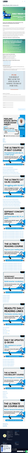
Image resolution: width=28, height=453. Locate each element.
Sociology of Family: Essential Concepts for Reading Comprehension (11, 201)
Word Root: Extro (5, 391)
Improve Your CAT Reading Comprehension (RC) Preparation (10, 169)
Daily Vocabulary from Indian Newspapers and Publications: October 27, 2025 (12, 268)
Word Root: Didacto (5, 397)
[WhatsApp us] (26, 451)
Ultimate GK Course (5, 423)
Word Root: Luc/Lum (5, 393)
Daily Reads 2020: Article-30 (7, 61)
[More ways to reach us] (24, 451)
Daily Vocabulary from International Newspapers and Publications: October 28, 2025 (13, 234)
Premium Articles (5, 426)
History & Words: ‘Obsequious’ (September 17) (8, 359)
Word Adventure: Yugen (6, 301)
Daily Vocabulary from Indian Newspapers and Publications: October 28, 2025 (12, 266)
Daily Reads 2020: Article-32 (7, 64)
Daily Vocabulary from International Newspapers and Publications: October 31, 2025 (13, 231)
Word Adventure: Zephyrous (6, 297)
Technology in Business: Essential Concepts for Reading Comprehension (12, 202)
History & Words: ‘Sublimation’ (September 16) (8, 364)
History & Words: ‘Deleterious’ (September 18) (8, 361)
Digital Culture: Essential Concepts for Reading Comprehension (10, 199)
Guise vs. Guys (4, 329)
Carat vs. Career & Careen (6, 327)
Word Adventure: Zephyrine (6, 298)
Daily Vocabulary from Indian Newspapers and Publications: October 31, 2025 (12, 263)
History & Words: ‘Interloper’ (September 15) (8, 365)
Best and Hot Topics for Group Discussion (8, 167)
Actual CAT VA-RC (17, 434)
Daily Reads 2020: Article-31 (7, 62)
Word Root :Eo (4, 394)
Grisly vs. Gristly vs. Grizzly (6, 333)
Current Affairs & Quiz (5, 424)
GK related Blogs (5, 425)
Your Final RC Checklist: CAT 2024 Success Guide (8, 170)
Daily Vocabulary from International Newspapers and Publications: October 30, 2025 (13, 233)
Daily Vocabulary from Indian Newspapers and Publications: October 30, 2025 (12, 265)
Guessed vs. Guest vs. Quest (6, 330)
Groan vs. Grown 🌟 (5, 332)
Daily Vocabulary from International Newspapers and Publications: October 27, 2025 (13, 236)
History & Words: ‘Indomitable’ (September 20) (8, 362)
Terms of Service (5, 443)
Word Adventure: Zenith (6, 300)
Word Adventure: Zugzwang (6, 295)
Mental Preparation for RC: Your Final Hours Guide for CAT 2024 (10, 172)
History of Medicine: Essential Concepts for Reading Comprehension (11, 204)
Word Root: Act (5, 396)
